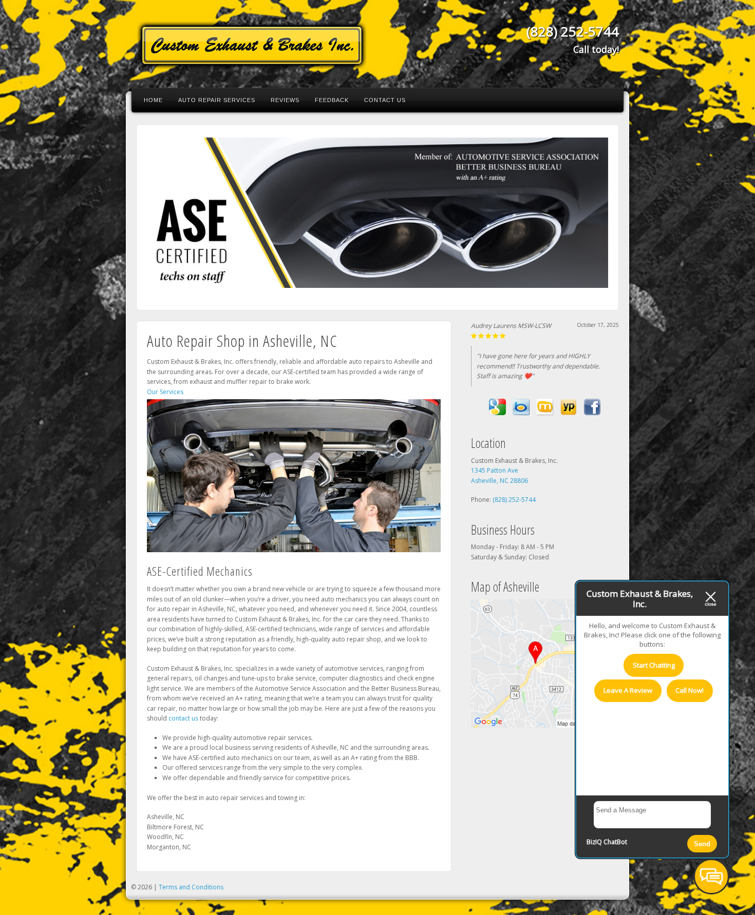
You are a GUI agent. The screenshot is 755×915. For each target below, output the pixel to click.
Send (702, 844)
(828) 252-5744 (572, 31)
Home (153, 100)
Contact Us (385, 100)
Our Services (165, 391)
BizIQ (594, 842)
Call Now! (689, 690)
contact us (183, 718)
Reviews (285, 100)
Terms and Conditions (191, 887)
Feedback (332, 100)
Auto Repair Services (216, 100)
